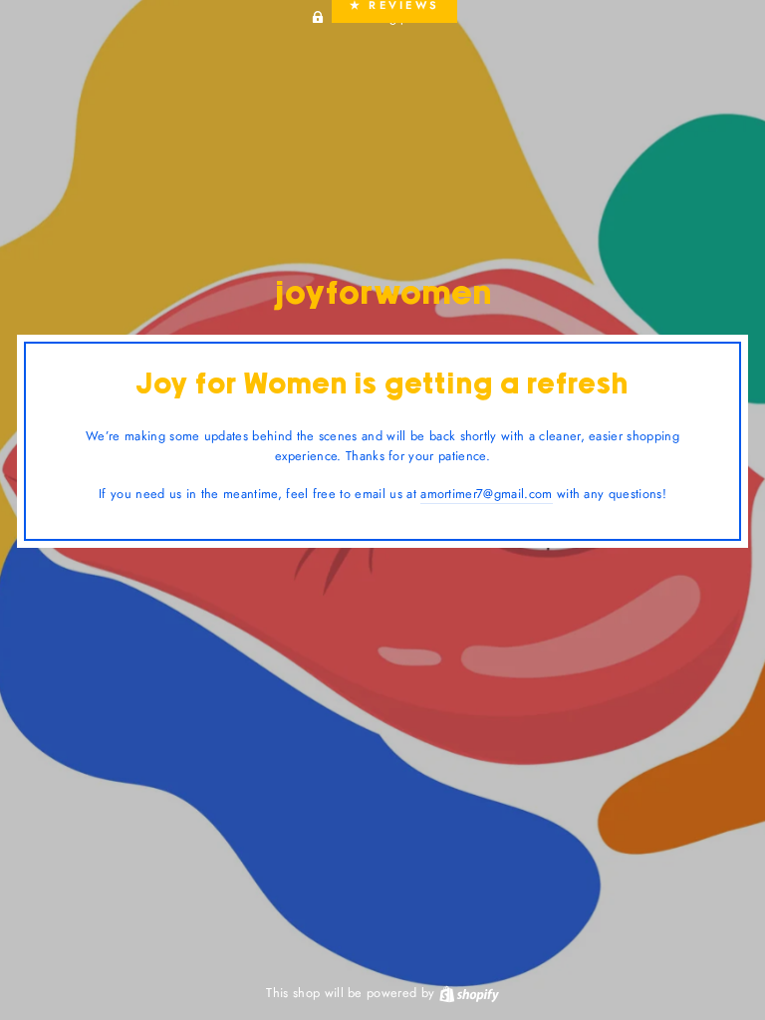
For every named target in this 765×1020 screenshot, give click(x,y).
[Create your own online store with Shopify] (469, 992)
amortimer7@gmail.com (486, 493)
